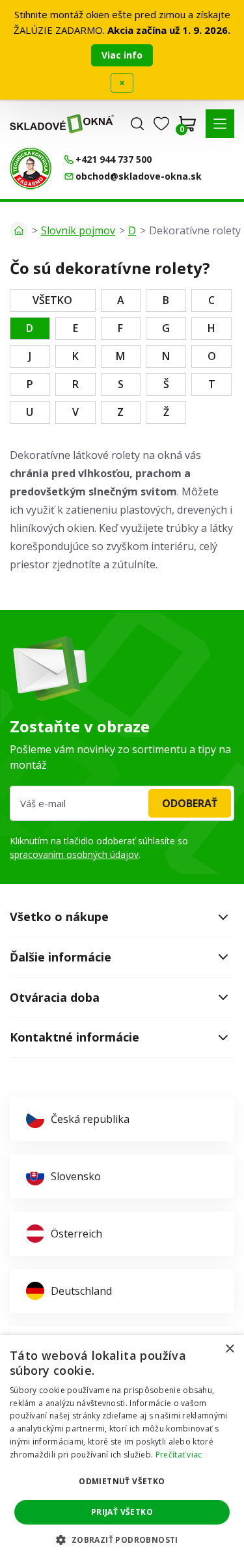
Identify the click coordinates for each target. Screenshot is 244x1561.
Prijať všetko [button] (122, 1511)
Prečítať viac (179, 1454)
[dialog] (122, 1448)
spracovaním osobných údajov (74, 854)
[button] (220, 123)
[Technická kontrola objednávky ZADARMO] (30, 168)
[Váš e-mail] (122, 803)
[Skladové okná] (62, 123)
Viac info (122, 55)
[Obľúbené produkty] (161, 123)
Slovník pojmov (78, 230)
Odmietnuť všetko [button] (122, 1481)
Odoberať (189, 803)
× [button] (229, 1349)
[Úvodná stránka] (19, 230)
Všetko (52, 300)
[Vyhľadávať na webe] (137, 123)
